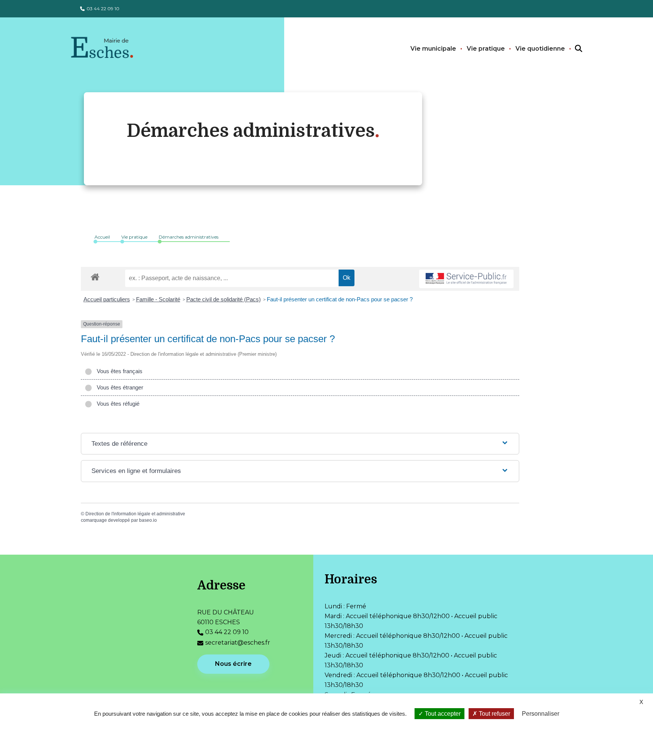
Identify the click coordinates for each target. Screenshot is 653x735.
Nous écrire (233, 663)
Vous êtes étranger (118, 387)
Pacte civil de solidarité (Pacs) (223, 299)
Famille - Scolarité (158, 299)
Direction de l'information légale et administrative (135, 513)
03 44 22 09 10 (103, 8)
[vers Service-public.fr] (466, 279)
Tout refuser (493, 713)
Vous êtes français (118, 371)
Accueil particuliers (107, 299)
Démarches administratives (188, 237)
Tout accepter (442, 713)
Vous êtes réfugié (116, 403)
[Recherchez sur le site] (572, 48)
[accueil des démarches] (95, 276)
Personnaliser (540, 713)
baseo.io (148, 520)
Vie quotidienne (540, 48)
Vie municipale (433, 48)
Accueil (102, 237)
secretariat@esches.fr (237, 642)
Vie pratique (486, 48)
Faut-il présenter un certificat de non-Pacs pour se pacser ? (340, 299)
